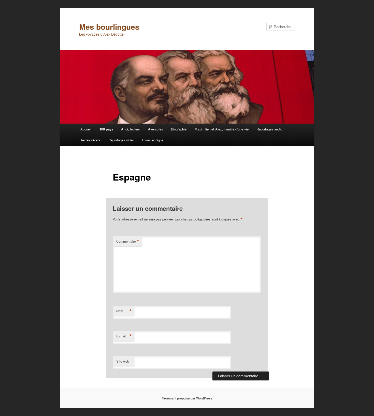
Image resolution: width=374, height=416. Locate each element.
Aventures (155, 129)
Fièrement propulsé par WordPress (187, 398)
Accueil (85, 129)
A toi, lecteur (130, 129)
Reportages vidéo (121, 140)
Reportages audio (269, 129)
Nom (124, 311)
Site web (122, 361)
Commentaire (127, 241)
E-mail (124, 336)
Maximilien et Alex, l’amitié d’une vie (222, 129)
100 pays (106, 129)
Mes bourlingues (109, 26)
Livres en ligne (152, 140)
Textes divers (90, 140)
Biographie (178, 129)
